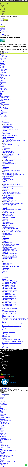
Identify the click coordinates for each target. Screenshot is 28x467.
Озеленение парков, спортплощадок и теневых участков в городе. (11, 145)
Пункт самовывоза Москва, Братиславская (8, 289)
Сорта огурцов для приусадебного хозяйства (8, 191)
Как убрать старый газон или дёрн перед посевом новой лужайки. (11, 184)
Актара (4, 146)
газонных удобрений (5, 52)
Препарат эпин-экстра (6, 264)
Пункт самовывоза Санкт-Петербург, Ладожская (9, 285)
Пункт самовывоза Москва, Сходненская (8, 299)
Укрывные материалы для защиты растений (8, 263)
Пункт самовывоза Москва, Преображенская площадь (10, 297)
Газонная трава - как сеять (6, 213)
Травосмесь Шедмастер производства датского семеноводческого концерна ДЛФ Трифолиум (15, 229)
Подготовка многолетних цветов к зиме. (8, 151)
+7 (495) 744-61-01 (2, 349)
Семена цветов (4, 368)
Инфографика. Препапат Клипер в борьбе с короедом (10, 253)
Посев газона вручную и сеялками (7, 201)
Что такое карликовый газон (6, 125)
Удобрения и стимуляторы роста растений (8, 212)
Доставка (3, 12)
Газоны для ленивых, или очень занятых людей (9, 217)
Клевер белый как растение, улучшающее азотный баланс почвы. (11, 180)
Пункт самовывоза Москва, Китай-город (8, 293)
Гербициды (3, 366)
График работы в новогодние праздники (7, 305)
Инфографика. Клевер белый (6, 233)
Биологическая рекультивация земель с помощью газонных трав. (11, 170)
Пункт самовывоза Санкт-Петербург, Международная (10, 287)
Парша (4, 165)
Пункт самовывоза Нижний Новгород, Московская (9, 304)
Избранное (4, 19)
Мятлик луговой (5, 138)
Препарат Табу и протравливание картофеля (9, 141)
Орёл (2, 278)
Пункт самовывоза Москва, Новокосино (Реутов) (9, 294)
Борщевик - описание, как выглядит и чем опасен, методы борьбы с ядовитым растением (14, 140)
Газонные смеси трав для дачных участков (8, 254)
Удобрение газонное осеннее (6, 222)
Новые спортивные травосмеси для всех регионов (9, 204)
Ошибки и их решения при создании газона (8, 155)
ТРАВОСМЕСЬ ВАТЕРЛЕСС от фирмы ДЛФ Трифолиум (10, 248)
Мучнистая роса (5, 168)
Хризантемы (4, 181)
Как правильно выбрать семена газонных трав (9, 218)
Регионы (3, 273)
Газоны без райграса (5, 150)
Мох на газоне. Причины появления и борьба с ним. (9, 163)
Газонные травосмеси (4, 363)
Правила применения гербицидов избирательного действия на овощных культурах (13, 188)
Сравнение (4, 20)
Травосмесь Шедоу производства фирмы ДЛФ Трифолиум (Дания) (11, 230)
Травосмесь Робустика (6, 207)
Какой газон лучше (5, 219)
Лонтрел (4, 267)
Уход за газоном (5, 239)
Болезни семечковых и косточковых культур (8, 142)
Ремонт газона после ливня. (6, 178)
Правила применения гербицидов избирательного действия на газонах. (12, 193)
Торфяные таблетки (4, 365)
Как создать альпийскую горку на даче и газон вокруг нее (10, 136)
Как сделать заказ (4, 119)
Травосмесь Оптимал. (6, 167)
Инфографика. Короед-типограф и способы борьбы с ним (10, 251)
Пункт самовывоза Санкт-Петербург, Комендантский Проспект (11, 281)
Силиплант (4, 131)
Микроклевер (4, 221)
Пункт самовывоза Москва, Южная (7, 301)
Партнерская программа (5, 277)
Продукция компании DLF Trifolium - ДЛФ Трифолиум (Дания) (11, 266)
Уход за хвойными (5, 156)
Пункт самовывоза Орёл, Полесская (7, 303)
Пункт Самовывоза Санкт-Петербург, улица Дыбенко (9, 282)
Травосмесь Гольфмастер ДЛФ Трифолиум (8, 197)
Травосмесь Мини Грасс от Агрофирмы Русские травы (10, 196)
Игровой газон (5, 171)
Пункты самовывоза (2, 17)
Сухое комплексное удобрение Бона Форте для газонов (10, 135)
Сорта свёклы (5, 190)
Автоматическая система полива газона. (8, 179)
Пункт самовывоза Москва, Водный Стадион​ (8, 291)
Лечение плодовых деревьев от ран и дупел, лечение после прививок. (12, 159)
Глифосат (4, 261)
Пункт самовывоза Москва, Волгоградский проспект (9, 288)
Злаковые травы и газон (6, 238)
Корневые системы (5, 166)
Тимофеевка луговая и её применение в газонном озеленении (11, 192)
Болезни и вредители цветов (6, 149)
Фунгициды (3, 367)
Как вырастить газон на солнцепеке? (7, 124)
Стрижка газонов (5, 132)
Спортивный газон (5, 220)
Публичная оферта (4, 357)
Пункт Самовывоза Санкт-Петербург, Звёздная (9, 280)
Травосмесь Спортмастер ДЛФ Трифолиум (8, 195)
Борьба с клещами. (5, 177)
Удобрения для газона (6, 122)
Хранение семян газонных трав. (7, 162)
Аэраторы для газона (5, 260)
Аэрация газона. (5, 161)
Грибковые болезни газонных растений (8, 127)
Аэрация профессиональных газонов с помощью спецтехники (11, 244)
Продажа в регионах (4, 360)
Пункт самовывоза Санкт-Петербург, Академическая (9, 283)
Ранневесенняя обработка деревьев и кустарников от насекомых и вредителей (13, 262)
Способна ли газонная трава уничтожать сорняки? (9, 200)
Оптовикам (3, 13)
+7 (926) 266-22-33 (2, 18)
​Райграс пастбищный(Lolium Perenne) (8, 139)
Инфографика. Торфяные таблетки (7, 247)
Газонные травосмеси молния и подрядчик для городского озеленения (12, 209)
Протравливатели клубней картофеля (8, 198)
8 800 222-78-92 (7, 388)
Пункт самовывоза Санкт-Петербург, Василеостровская (10, 284)
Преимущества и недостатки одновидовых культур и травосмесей (11, 169)
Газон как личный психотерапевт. (7, 158)
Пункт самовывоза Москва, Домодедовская (8, 292)
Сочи (2, 274)
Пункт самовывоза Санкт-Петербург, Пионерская (9, 286)
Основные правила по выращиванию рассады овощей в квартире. (11, 172)
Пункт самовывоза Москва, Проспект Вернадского (9, 298)
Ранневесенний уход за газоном (7, 133)
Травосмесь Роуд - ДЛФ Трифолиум (7, 199)
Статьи (2, 121)
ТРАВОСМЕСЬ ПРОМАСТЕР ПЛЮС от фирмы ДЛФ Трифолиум (11, 243)
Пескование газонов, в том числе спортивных (9, 245)
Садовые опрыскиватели (6, 268)
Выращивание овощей (6, 202)
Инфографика (5, 226)
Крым (2, 275)
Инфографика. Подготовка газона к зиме (8, 242)
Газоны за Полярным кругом (6, 241)
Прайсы (4, 246)
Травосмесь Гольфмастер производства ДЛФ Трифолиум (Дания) (11, 232)
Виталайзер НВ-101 (5, 216)
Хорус (4, 143)
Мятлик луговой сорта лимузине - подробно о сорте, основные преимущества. (13, 186)
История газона (5, 236)
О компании (3, 11)
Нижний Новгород (4, 279)
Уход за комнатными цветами (6, 157)
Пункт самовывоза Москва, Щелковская (8, 300)
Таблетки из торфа (5, 269)
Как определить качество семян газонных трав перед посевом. (11, 154)
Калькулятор (3, 272)
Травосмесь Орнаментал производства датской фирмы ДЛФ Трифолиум (12, 231)
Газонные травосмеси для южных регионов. (8, 152)
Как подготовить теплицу (6, 189)
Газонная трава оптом (4, 271)
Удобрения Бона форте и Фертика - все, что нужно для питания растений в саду (13, 203)
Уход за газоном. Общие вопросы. (7, 126)
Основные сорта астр (5, 187)
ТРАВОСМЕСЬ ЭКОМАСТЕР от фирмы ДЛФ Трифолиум (10, 250)
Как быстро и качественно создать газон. (8, 160)
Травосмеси (4, 210)
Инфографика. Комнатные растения (7, 258)
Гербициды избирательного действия (7, 144)
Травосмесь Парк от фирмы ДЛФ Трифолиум (8, 249)
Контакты (3, 270)
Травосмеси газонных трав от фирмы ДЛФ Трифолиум (10, 257)
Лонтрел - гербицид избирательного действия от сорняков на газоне (11, 228)
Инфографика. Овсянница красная (7, 234)
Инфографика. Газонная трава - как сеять (8, 227)
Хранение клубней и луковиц (6, 148)
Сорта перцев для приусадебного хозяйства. (8, 176)
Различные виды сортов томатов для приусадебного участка (10, 175)
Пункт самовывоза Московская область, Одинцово (9, 302)
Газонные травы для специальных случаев (8, 225)
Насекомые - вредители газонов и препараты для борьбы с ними (11, 128)
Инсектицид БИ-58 (5, 252)
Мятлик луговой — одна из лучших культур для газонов (10, 256)
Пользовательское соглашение (6, 355)
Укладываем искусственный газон (7, 259)
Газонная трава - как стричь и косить (7, 214)
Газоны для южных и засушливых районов (8, 223)
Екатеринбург (3, 276)
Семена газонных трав (4, 364)
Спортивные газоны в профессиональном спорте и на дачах (10, 129)
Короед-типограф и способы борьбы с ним (8, 137)
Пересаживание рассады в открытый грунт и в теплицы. (10, 173)
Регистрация (3, 8)
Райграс (4, 237)
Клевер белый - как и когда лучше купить (8, 215)
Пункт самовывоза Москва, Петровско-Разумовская (9, 296)
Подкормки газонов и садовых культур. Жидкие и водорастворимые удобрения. (13, 147)
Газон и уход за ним (5, 211)
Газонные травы (5, 208)
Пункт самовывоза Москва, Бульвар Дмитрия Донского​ (10, 290)
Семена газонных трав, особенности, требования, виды (10, 255)
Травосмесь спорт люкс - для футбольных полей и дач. (10, 183)
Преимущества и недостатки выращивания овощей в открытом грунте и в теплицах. (13, 174)
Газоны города (5, 240)
